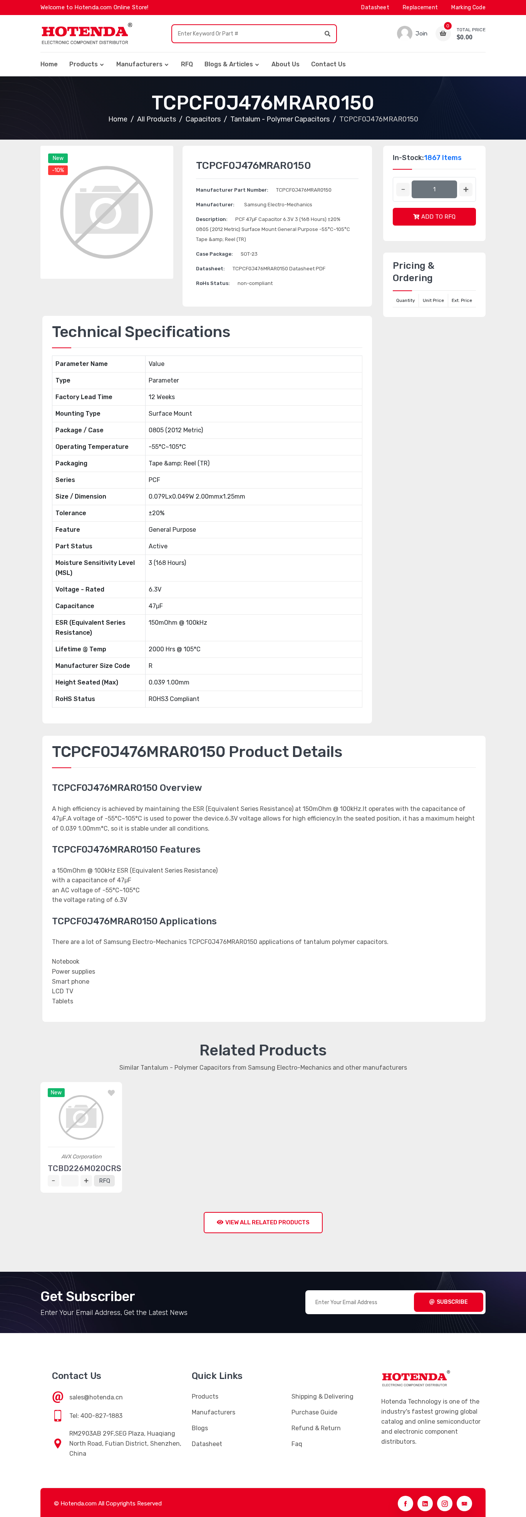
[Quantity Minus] (403, 189)
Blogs (200, 1428)
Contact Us (328, 64)
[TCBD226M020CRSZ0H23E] (81, 1117)
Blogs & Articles (228, 64)
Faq (296, 1444)
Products (83, 64)
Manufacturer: (215, 204)
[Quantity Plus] (465, 189)
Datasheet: (210, 268)
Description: (212, 219)
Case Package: (214, 254)
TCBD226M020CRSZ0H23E (100, 1168)
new (58, 158)
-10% (58, 170)
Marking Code (468, 7)
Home (49, 64)
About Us (285, 64)
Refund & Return (316, 1428)
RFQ (187, 64)
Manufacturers (139, 64)
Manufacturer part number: (232, 190)
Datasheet (375, 7)
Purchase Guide (314, 1412)
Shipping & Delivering (322, 1396)
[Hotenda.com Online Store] (86, 33)
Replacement (420, 7)
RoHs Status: (213, 283)
